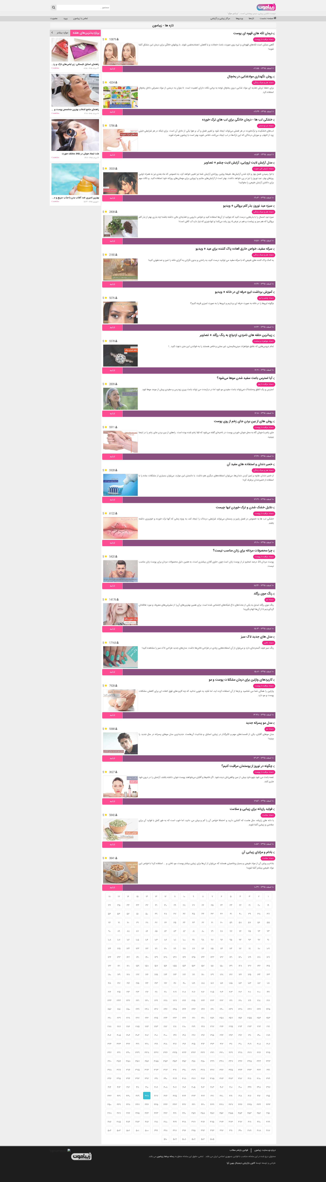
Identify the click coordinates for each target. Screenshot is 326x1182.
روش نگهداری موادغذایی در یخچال (249, 77)
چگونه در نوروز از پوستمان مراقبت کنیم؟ (246, 766)
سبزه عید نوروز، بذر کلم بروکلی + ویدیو (247, 206)
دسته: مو (270, 599)
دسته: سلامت (268, 815)
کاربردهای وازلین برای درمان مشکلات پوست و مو (240, 680)
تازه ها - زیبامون (163, 26)
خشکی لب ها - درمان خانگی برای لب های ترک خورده (237, 120)
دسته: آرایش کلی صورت (264, 168)
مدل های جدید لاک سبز (256, 637)
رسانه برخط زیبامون (165, 1156)
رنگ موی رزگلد (263, 594)
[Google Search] (54, 8)
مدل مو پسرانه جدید (259, 723)
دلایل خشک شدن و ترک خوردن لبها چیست (244, 507)
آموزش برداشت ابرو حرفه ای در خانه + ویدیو (243, 292)
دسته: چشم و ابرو (266, 298)
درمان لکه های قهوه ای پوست (252, 33)
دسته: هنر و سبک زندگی (263, 82)
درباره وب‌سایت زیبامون (265, 1150)
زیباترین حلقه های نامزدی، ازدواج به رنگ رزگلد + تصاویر (236, 335)
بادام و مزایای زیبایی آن (257, 852)
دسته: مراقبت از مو (266, 384)
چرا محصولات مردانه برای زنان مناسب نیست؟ (242, 551)
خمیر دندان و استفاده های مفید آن (249, 464)
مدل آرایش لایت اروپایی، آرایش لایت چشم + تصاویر (238, 163)
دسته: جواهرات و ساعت (264, 341)
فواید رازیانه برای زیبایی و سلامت (251, 809)
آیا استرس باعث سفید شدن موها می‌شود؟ (244, 378)
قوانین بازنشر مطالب (239, 1150)
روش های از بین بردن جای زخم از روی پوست (243, 421)
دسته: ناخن (269, 643)
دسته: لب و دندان (266, 125)
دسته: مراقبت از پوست (264, 39)
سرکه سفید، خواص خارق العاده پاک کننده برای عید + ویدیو (234, 249)
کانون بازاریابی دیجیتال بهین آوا (241, 1163)
